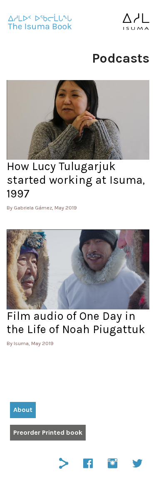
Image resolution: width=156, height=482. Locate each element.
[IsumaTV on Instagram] (112, 462)
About (22, 410)
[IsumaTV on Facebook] (88, 462)
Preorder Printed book (47, 432)
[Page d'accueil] (136, 21)
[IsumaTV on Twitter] (137, 462)
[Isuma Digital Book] (40, 22)
